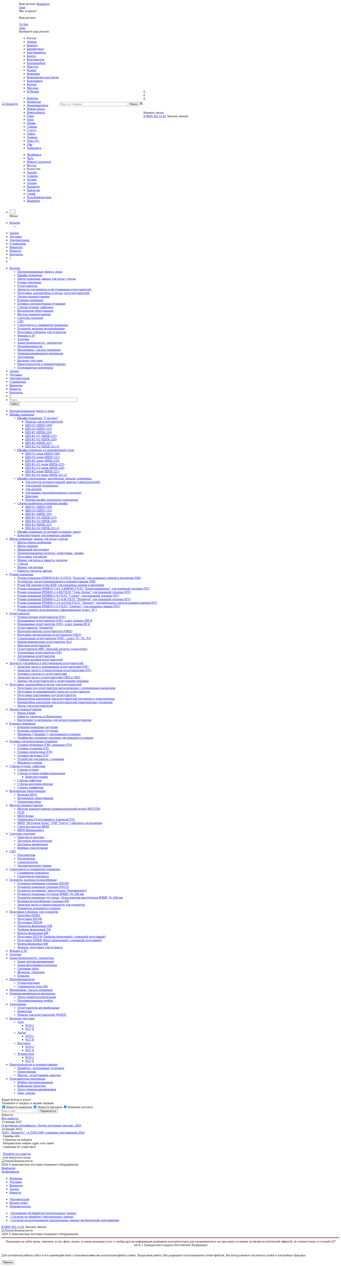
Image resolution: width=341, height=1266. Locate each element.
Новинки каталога (80, 1107)
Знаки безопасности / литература (39, 342)
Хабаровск (34, 148)
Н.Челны (33, 91)
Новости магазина (50, 1107)
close (22, 7)
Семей (31, 193)
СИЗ (20, 321)
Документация (19, 240)
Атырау (32, 183)
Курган (32, 84)
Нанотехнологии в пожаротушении (41, 364)
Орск (30, 119)
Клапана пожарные (30, 300)
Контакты (16, 254)
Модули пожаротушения (34, 314)
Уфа (29, 144)
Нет (25, 24)
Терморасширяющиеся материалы (40, 353)
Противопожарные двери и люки (39, 271)
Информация (10, 1171)
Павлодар (33, 190)
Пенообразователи (29, 346)
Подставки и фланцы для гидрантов (41, 332)
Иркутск (32, 66)
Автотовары (25, 357)
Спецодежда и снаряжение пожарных (42, 325)
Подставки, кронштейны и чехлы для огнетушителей (53, 293)
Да (20, 24)
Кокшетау (43, 4)
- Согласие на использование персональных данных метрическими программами (64, 1220)
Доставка (15, 236)
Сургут (32, 130)
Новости (15, 250)
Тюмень (32, 137)
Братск (31, 56)
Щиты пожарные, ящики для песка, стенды (46, 278)
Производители (20, 1206)
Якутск (32, 165)
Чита (30, 158)
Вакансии (16, 247)
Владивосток (35, 59)
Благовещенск (36, 52)
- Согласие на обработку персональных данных (41, 1216)
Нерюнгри (34, 101)
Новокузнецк (36, 108)
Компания (8, 1168)
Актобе (32, 172)
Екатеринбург (36, 63)
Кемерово (33, 73)
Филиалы (15, 1178)
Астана (32, 179)
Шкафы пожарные (29, 275)
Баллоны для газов (29, 360)
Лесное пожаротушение (33, 296)
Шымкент (33, 200)
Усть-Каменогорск (39, 197)
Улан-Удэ (33, 140)
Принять (8, 1262)
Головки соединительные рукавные (41, 303)
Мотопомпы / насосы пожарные (39, 349)
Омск (30, 116)
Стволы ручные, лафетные (35, 307)
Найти (14, 404)
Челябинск (34, 154)
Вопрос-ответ (18, 1202)
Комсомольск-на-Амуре (43, 77)
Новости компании (19, 1107)
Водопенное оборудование (35, 310)
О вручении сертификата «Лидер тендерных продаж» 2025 (41, 1125)
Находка (32, 98)
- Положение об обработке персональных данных (42, 1213)
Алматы (32, 176)
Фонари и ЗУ (26, 335)
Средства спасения (30, 317)
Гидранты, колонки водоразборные (41, 328)
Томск (31, 133)
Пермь (31, 123)
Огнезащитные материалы (35, 367)
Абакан (32, 41)
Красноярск (35, 80)
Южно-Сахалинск (39, 161)
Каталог (14, 222)
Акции (14, 233)
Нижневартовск (37, 105)
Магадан (32, 88)
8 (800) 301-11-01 (154, 116)
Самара (32, 126)
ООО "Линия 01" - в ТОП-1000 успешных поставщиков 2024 (43, 1132)
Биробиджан (35, 49)
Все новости (10, 1118)
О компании (17, 243)
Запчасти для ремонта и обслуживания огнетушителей (54, 289)
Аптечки (23, 339)
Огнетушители (27, 285)
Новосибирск (36, 112)
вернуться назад (19, 1157)
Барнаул (32, 45)
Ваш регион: (27, 4)
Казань (31, 70)
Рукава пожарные (29, 282)
